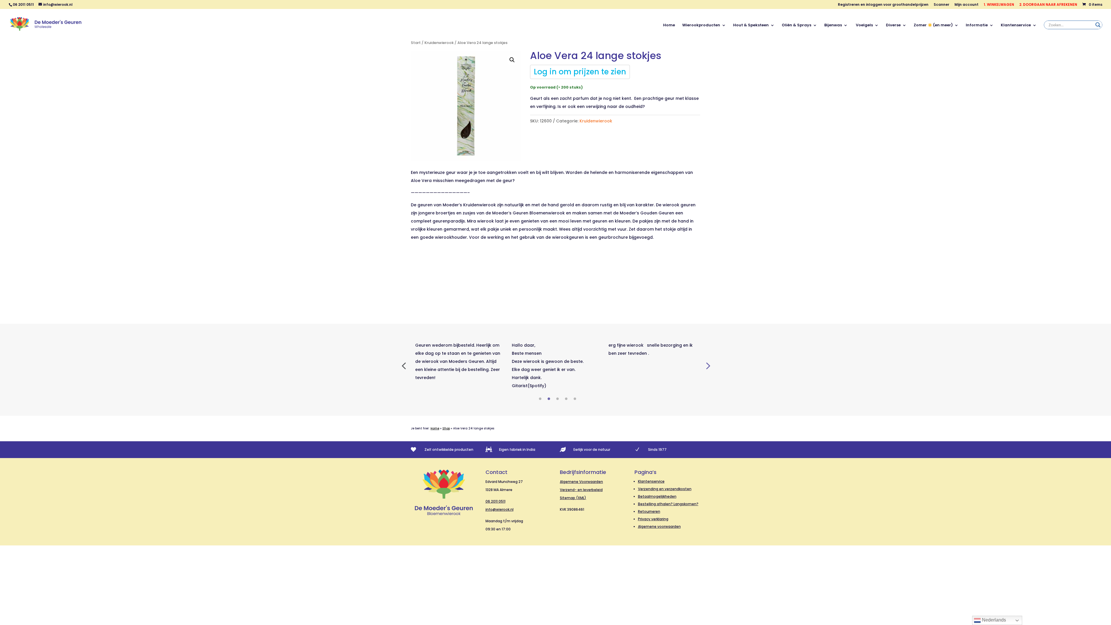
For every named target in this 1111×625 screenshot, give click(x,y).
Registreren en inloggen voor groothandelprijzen (883, 5)
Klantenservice (1016, 25)
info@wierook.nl (499, 509)
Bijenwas (833, 25)
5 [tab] (575, 399)
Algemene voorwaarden (659, 526)
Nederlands (993, 619)
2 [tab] (549, 399)
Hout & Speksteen (751, 25)
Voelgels (864, 25)
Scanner (941, 5)
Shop (446, 428)
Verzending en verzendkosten (664, 488)
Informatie (977, 25)
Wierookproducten (701, 25)
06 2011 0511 (495, 501)
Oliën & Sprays (796, 25)
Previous (403, 365)
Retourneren (649, 511)
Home (669, 25)
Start (416, 42)
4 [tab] (566, 399)
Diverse (893, 25)
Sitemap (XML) (573, 497)
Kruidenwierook (439, 42)
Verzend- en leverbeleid (581, 489)
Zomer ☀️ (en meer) (933, 25)
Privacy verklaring (653, 518)
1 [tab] (540, 399)
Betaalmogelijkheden (657, 496)
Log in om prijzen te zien (580, 72)
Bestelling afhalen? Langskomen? (668, 503)
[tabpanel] (459, 361)
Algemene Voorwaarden (581, 481)
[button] (512, 60)
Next (707, 365)
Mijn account (966, 5)
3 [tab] (557, 399)
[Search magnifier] (1098, 25)
